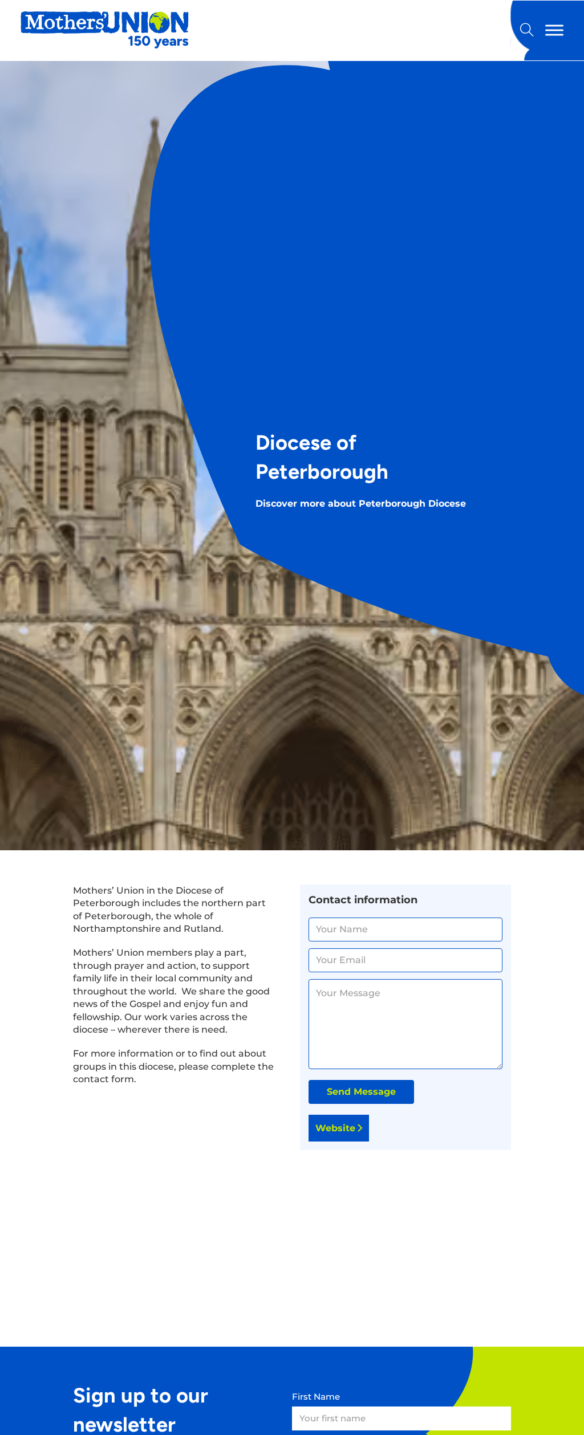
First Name (316, 1396)
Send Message (361, 1091)
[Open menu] (554, 30)
